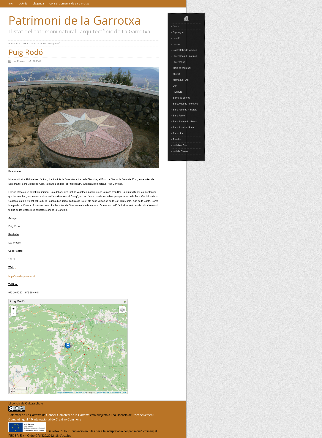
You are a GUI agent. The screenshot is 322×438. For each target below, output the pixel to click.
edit (124, 392)
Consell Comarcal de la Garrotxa (67, 415)
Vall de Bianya (180, 151)
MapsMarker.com (65, 392)
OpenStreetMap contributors (108, 392)
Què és (23, 3)
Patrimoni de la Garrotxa (74, 20)
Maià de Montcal (182, 68)
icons (83, 392)
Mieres (176, 73)
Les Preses (179, 62)
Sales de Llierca (181, 97)
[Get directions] (125, 301)
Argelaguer (178, 32)
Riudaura (177, 91)
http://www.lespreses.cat (21, 276)
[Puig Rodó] (68, 345)
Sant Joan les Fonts (184, 127)
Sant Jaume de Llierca (185, 121)
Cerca (176, 26)
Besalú (176, 38)
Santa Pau (178, 133)
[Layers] (122, 309)
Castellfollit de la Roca (185, 50)
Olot (175, 85)
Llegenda (38, 3)
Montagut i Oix (181, 79)
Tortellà (177, 139)
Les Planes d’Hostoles (185, 56)
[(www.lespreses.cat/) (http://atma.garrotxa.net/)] (15, 267)
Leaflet (78, 392)
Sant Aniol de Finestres (185, 103)
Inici (10, 3)
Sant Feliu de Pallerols (185, 109)
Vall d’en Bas (180, 145)
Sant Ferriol (179, 115)
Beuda (176, 44)
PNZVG (37, 61)
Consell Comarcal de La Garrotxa (69, 3)
